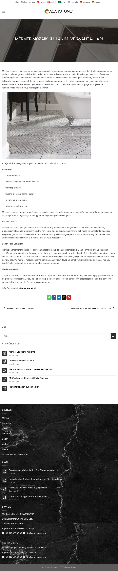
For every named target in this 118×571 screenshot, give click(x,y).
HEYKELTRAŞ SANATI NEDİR (20, 308)
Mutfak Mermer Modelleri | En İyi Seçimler (28, 378)
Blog (17, 2)
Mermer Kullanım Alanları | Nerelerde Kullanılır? (30, 369)
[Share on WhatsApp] (49, 297)
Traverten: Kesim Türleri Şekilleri (24, 387)
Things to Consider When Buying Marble (28, 488)
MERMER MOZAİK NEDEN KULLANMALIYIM (91, 308)
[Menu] (3, 11)
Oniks (4, 428)
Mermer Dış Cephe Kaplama (22, 352)
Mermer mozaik (26, 288)
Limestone (7, 433)
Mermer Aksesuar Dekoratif (15, 454)
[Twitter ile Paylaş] (59, 297)
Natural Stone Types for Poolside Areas (28, 496)
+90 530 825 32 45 (13, 533)
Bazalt (5, 439)
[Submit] (113, 336)
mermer (18, 81)
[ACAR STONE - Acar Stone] (59, 11)
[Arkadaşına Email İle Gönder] (64, 297)
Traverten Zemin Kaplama (21, 360)
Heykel (5, 449)
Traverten (6, 423)
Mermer (5, 418)
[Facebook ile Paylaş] (54, 297)
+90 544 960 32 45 (13, 557)
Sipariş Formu (29, 2)
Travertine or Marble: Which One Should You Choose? (34, 470)
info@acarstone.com (36, 533)
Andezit (5, 444)
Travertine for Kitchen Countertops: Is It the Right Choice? (37, 479)
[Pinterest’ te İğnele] (68, 297)
